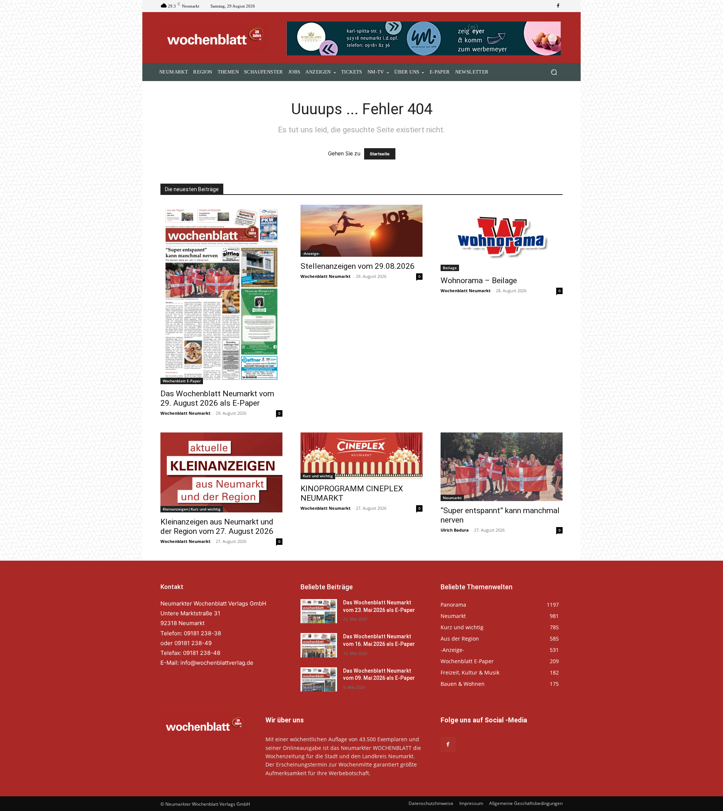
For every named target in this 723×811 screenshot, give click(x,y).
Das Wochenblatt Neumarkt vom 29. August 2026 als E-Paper (217, 398)
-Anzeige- (311, 253)
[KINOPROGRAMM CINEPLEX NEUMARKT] (361, 455)
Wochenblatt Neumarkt (185, 413)
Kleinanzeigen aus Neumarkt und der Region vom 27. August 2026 (216, 526)
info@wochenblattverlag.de (216, 662)
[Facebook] (558, 6)
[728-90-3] (425, 38)
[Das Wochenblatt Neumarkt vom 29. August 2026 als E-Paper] (221, 294)
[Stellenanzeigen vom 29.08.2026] (361, 231)
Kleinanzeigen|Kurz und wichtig (192, 509)
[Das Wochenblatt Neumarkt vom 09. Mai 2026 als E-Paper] (318, 679)
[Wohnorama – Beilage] (502, 238)
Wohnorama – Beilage (479, 280)
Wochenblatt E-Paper (182, 380)
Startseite (380, 153)
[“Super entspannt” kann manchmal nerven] (502, 466)
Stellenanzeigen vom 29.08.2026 (357, 266)
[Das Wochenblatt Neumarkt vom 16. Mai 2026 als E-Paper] (318, 645)
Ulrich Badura (455, 530)
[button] (554, 72)
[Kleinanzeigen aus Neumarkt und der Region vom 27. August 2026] (221, 472)
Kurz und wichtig (318, 475)
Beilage (450, 267)
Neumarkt (452, 497)
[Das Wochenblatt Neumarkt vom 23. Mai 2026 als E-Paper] (318, 611)
